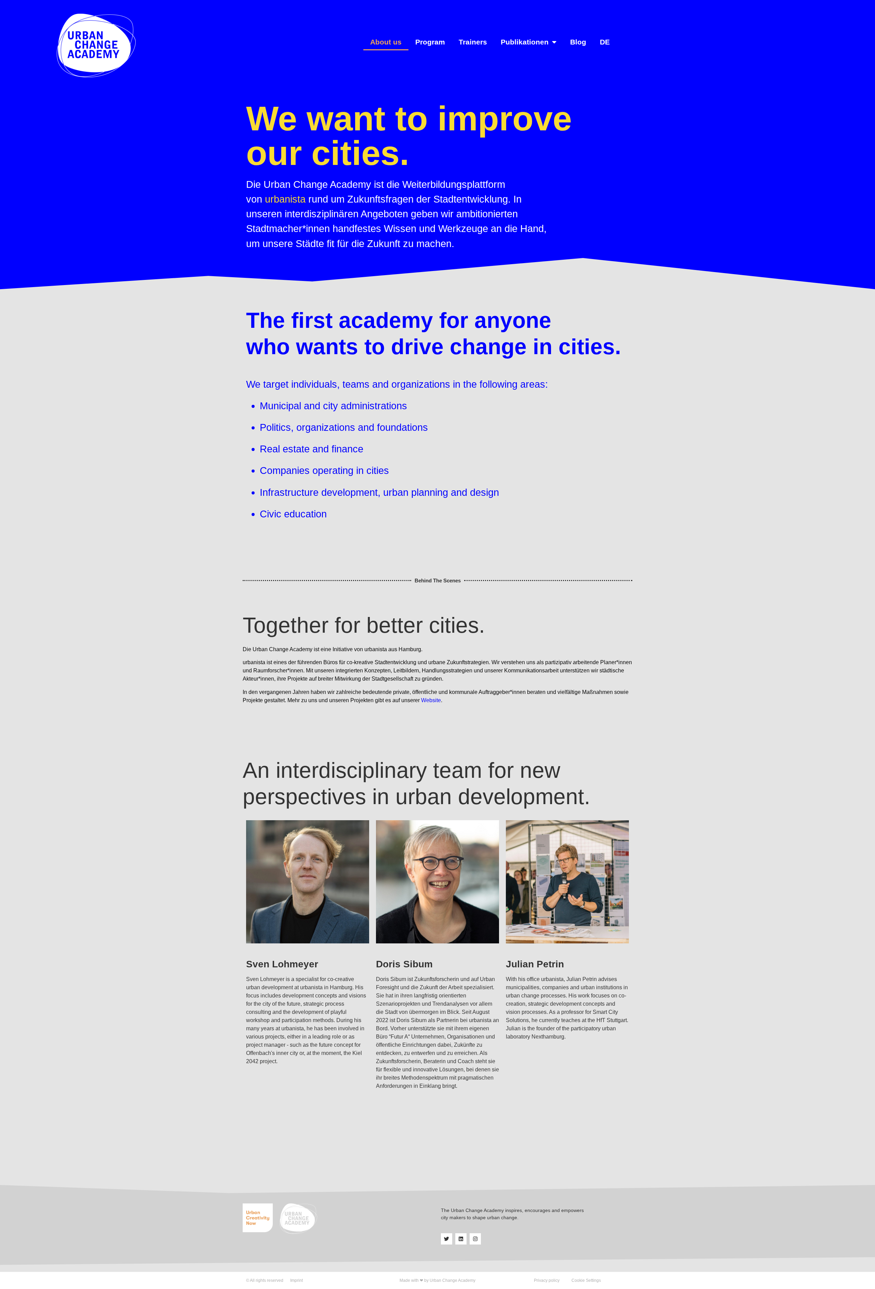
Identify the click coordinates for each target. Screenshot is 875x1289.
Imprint (296, 1280)
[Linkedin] (461, 1239)
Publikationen (525, 42)
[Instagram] (475, 1239)
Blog (578, 42)
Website (431, 700)
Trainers (473, 42)
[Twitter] (446, 1239)
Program (430, 42)
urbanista (285, 199)
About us (386, 42)
